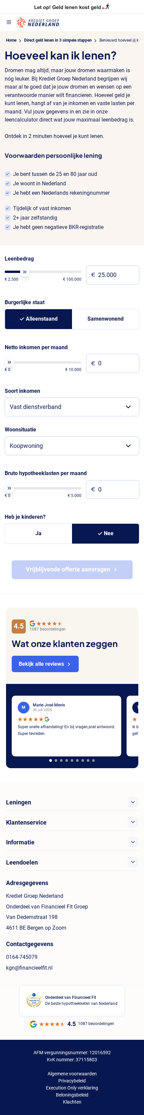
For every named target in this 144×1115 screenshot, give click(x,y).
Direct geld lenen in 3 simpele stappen (58, 40)
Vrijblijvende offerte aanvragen (68, 569)
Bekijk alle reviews (41, 664)
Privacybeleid (72, 1080)
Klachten (72, 1102)
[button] (50, 760)
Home (11, 40)
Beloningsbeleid (72, 1095)
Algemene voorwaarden (72, 1073)
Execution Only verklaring (72, 1087)
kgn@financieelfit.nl (29, 968)
